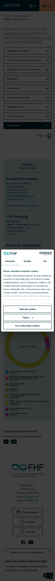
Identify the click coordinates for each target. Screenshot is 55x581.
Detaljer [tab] (27, 261)
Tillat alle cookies (27, 309)
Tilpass (25, 317)
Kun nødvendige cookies (27, 325)
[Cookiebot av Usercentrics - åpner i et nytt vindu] (39, 253)
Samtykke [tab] (10, 261)
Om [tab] (45, 261)
